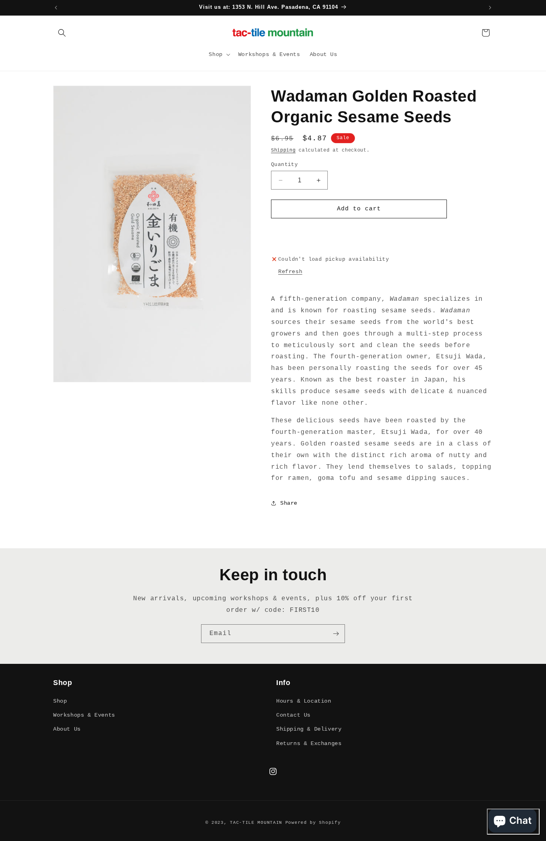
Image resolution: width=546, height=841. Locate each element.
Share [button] (288, 503)
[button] (62, 33)
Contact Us (293, 715)
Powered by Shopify (313, 822)
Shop (60, 701)
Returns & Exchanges (308, 743)
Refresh (290, 271)
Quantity (284, 165)
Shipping (283, 150)
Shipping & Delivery (308, 729)
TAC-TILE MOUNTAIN (257, 822)
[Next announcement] (490, 7)
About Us (67, 729)
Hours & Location (303, 701)
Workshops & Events (84, 715)
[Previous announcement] (56, 7)
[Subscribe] (336, 633)
